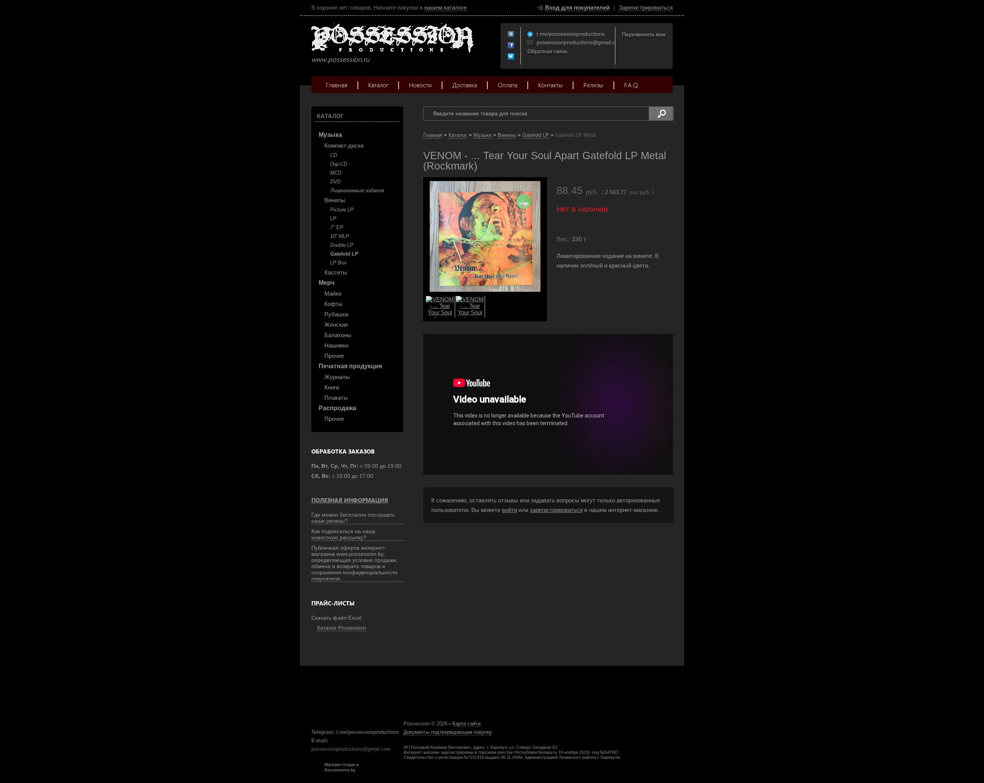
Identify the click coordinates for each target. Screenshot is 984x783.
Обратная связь (547, 51)
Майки (332, 293)
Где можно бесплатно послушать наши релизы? (353, 518)
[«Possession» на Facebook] (511, 45)
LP (333, 218)
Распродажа (337, 408)
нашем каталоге (445, 7)
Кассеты (335, 272)
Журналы (337, 377)
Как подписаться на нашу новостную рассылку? (343, 534)
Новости (420, 85)
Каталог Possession (341, 628)
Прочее (334, 355)
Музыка (330, 134)
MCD (335, 173)
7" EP (336, 227)
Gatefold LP (344, 254)
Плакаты (336, 397)
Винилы (334, 200)
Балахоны (337, 335)
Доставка (464, 85)
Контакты (550, 85)
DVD (335, 182)
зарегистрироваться (556, 510)
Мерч (326, 282)
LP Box (338, 263)
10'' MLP (339, 236)
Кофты (333, 304)
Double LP (341, 245)
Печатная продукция (350, 366)
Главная (336, 85)
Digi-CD (338, 164)
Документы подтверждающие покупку (448, 732)
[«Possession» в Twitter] (511, 56)
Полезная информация (349, 500)
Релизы (593, 85)
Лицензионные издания (357, 190)
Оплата (507, 85)
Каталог (378, 85)
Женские (336, 324)
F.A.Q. (631, 85)
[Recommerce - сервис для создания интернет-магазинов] (316, 770)
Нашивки (336, 345)
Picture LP (342, 210)
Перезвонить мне (644, 34)
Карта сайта (466, 723)
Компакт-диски (344, 145)
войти (509, 510)
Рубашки (336, 314)
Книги (331, 387)
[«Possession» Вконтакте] (511, 34)
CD (333, 155)
